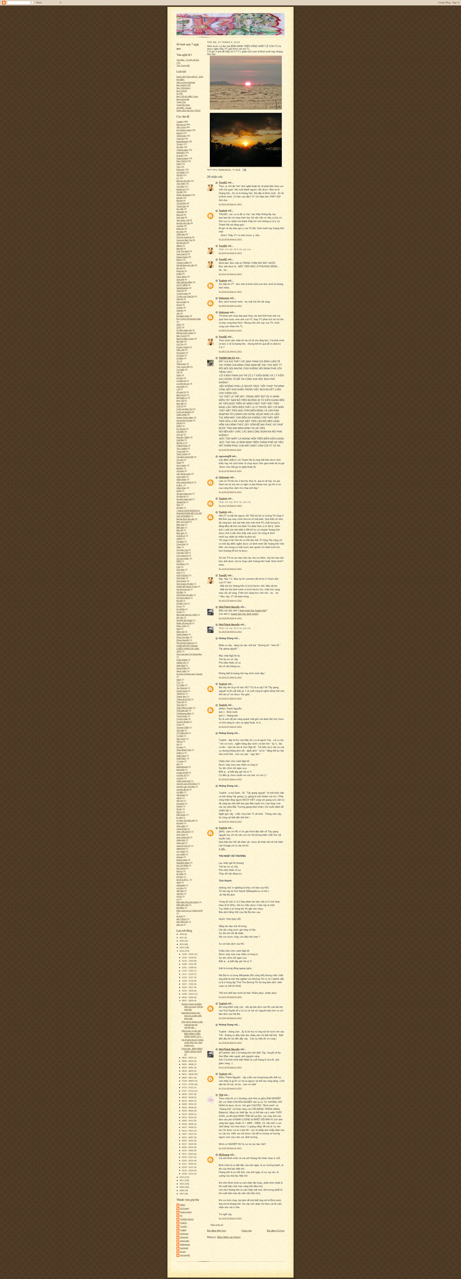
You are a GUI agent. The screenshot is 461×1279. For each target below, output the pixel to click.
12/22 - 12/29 (188, 958)
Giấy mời (180, 350)
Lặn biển (180, 431)
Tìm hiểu (180, 186)
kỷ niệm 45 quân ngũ (185, 820)
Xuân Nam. (181, 758)
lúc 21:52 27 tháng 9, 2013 (230, 698)
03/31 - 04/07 (188, 1137)
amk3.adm (184, 1241)
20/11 (178, 324)
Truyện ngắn (182, 719)
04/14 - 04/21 (188, 1131)
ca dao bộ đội (182, 773)
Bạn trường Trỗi (183, 85)
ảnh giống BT (182, 922)
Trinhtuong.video (183, 713)
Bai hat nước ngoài (184, 333)
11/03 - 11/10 (188, 981)
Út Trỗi (179, 94)
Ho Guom (180, 353)
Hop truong (181, 581)
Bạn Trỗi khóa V (183, 88)
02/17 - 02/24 (188, 1154)
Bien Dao (180, 525)
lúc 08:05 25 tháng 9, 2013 (230, 330)
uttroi (178, 882)
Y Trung (179, 761)
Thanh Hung (181, 691)
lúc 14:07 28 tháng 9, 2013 (230, 997)
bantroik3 (180, 153)
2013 (182, 951)
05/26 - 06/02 (188, 1111)
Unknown (184, 1234)
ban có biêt (181, 302)
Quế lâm (180, 440)
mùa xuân (180, 826)
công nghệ (181, 477)
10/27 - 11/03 (188, 984)
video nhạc (181, 488)
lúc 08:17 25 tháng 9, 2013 (230, 351)
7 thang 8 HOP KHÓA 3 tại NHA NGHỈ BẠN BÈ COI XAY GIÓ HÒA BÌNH (189, 513)
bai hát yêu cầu (183, 223)
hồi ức (179, 812)
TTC (178, 682)
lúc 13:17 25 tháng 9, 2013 (230, 506)
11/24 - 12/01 (188, 971)
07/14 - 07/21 (188, 1087)
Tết (177, 372)
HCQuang (184, 1208)
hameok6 (184, 1248)
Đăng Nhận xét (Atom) (228, 1237)
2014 (182, 947)
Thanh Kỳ (180, 693)
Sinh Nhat (180, 665)
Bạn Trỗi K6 (181, 91)
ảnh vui (179, 925)
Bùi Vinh (179, 341)
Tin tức (179, 144)
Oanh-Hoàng (182, 634)
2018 (182, 934)
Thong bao (181, 206)
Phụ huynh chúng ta (185, 643)
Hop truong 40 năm (184, 584)
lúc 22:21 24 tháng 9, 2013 (230, 274)
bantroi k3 (180, 189)
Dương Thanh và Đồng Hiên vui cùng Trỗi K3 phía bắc (192, 1007)
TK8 (221, 1095)
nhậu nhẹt (180, 840)
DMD (178, 561)
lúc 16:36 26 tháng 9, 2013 (230, 618)
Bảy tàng (180, 533)
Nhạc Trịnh (181, 626)
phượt (179, 305)
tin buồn (179, 155)
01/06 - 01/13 (188, 1174)
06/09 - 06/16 (188, 1104)
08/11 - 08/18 (188, 1074)
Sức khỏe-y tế (182, 220)
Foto (178, 567)
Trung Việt (180, 451)
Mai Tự (179, 260)
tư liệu (179, 274)
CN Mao (180, 541)
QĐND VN (181, 663)
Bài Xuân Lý (181, 398)
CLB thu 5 (180, 536)
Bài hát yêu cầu (183, 181)
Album (179, 246)
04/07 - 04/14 (188, 1134)
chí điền (179, 792)
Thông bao (181, 364)
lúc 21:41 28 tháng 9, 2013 (230, 1088)
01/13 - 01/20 (188, 1170)
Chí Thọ (179, 344)
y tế (178, 389)
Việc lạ (179, 741)
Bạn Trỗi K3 (181, 161)
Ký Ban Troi (181, 603)
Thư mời (180, 705)
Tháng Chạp (181, 446)
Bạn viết (179, 403)
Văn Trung (181, 127)
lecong (183, 1252)
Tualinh (179, 122)
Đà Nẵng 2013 (182, 316)
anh (178, 764)
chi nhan (180, 471)
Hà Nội (179, 192)
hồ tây (179, 809)
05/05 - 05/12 (188, 1121)
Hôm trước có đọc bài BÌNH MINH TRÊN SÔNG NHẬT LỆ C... (192, 1033)
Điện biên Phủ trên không (187, 902)
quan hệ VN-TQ (183, 846)
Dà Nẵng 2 (181, 564)
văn (178, 313)
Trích (178, 724)
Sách (178, 679)
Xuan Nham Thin (183, 750)
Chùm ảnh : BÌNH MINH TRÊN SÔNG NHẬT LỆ (192, 1051)
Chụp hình (180, 544)
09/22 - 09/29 (188, 1001)
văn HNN (180, 386)
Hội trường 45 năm (184, 595)
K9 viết (179, 601)
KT (181, 1216)
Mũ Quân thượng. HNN (186, 615)
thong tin (180, 271)
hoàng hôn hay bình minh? (244, 614)
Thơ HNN (180, 183)
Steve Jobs (181, 671)
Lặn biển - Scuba (183, 108)
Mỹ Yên (179, 618)
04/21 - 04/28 (188, 1127)
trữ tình (179, 877)
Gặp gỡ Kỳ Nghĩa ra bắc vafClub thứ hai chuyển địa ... (192, 1024)
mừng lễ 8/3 (181, 829)
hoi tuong (180, 803)
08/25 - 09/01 (188, 1067)
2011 (182, 1180)
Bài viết (179, 248)
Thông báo (181, 136)
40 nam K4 (181, 392)
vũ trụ (179, 896)
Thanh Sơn (181, 696)
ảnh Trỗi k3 (181, 919)
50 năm (179, 508)
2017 (182, 938)
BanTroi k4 (181, 395)
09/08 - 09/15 (188, 1061)
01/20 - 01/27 (188, 1167)
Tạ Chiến (180, 370)
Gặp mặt (180, 279)
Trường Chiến (182, 262)
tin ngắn (179, 874)
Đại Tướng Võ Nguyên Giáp (188, 319)
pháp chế (180, 843)
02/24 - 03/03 (188, 1150)
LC (177, 178)
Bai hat (179, 200)
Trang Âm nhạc (183, 105)
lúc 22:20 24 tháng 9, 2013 (230, 253)
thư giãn (179, 209)
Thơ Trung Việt (183, 65)
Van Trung (180, 739)
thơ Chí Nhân (182, 865)
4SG (178, 505)
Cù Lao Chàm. (182, 558)
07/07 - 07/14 (188, 1091)
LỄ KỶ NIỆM (181, 285)
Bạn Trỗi (180, 401)
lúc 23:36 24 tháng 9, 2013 (230, 292)
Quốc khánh (181, 660)
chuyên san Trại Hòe (185, 787)
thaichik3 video (182, 863)
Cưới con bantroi (183, 412)
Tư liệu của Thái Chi (185, 296)
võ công (179, 888)
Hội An (179, 423)
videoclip (180, 212)
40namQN (180, 502)
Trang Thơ (181, 102)
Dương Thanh (182, 347)
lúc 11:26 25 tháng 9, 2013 (230, 492)
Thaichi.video (182, 150)
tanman (179, 857)
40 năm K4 (181, 496)
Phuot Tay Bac (182, 637)
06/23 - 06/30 (188, 1097)
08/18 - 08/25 (188, 1071)
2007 (182, 1194)
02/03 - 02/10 (188, 1161)
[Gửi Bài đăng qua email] (244, 170)
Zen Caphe (181, 465)
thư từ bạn (180, 868)
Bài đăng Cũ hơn (276, 1230)
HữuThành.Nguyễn (229, 607)
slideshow (180, 848)
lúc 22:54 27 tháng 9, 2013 (230, 821)
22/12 (178, 491)
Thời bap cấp (182, 710)
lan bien (179, 823)
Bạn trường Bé (182, 99)
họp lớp (179, 378)
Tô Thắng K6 (182, 733)
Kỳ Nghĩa (180, 609)
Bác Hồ (179, 530)
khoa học (180, 169)
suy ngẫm (180, 854)
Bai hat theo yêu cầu (185, 519)
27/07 (178, 327)
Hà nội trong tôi (183, 589)
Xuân (178, 375)
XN (177, 744)
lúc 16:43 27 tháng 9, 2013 (230, 677)
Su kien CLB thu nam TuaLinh (189, 674)
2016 (182, 941)
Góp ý (179, 572)
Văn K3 (179, 299)
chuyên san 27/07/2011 (186, 784)
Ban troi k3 (181, 124)
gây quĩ (179, 801)
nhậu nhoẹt (181, 479)
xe (177, 899)
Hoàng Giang (182, 158)
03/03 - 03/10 (188, 1147)
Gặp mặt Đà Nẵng (184, 282)
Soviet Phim (181, 668)
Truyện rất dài (182, 722)
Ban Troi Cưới (182, 522)
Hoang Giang (182, 257)
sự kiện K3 (181, 381)
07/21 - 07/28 (188, 1084)
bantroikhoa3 (182, 141)
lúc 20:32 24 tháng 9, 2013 (230, 204)
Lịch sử (179, 434)
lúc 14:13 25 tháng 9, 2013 (230, 600)
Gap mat (180, 217)
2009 (182, 1187)
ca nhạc (179, 778)
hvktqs (179, 806)
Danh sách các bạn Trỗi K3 (188, 110)
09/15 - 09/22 (188, 1058)
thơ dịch (179, 232)
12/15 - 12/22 (188, 961)
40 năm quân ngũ (184, 499)
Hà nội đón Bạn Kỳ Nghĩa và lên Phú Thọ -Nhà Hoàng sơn (192, 1042)
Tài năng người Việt (184, 457)
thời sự (179, 871)
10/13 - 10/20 (188, 991)
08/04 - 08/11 (188, 1078)
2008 (182, 1190)
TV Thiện (180, 685)
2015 (182, 944)
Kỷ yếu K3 (180, 429)
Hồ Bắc (179, 592)
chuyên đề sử (182, 789)
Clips (178, 547)
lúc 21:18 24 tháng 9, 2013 (230, 239)
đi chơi (179, 916)
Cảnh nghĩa (181, 415)
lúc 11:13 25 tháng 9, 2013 (230, 471)
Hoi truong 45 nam (184, 420)
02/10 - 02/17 (188, 1157)
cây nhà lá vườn (183, 474)
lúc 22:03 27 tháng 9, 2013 (230, 727)
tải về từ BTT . (182, 880)
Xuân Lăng (181, 756)
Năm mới (180, 632)
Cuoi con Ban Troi (184, 240)
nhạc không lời (182, 837)
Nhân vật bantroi (183, 195)
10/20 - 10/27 (188, 987)
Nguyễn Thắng (182, 437)
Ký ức (179, 606)
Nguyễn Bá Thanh (184, 620)
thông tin (180, 229)
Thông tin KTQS (183, 699)
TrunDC (183, 1226)
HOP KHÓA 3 (182, 575)
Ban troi (179, 215)
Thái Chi (180, 291)
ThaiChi (183, 1223)
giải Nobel (180, 795)
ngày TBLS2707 (183, 832)
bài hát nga (181, 243)
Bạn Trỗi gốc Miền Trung (187, 96)
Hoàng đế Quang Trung (186, 586)
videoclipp (180, 885)
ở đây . (222, 849)
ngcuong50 (185, 1255)
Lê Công (180, 355)
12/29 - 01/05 (188, 954)
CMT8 (179, 539)
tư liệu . (179, 485)
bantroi (179, 133)
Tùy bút (179, 460)
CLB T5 (179, 406)
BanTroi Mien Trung (185, 339)
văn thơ (179, 894)
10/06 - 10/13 (188, 994)
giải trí (179, 798)
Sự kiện (179, 147)
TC (177, 361)
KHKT (179, 426)
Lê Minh (179, 358)
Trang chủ (246, 1230)
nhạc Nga (180, 834)
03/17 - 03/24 (188, 1144)
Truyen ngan (182, 293)
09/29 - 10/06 (188, 997)
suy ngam (180, 851)
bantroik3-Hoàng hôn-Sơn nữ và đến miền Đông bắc (192, 1015)
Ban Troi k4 (181, 336)
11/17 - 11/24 (188, 974)
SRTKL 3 (180, 443)
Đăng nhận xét (217, 1225)
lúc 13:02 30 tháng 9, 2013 (230, 1218)
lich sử (179, 268)
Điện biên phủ (182, 905)
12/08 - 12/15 (188, 964)
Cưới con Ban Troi (184, 409)
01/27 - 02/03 (188, 1164)
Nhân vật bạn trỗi (183, 623)
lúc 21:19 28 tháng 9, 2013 (230, 1067)
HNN (178, 164)
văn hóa (179, 891)
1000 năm (180, 234)
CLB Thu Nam (182, 251)
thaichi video (181, 860)
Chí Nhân (180, 172)
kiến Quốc (180, 815)
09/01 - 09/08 (188, 1064)
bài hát (179, 198)
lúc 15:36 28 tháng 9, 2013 (230, 1043)
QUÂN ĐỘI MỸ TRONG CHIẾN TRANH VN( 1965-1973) (188, 648)
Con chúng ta (182, 555)
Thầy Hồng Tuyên (184, 708)
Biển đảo (180, 527)
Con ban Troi (182, 550)
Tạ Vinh (179, 736)
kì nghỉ (179, 817)
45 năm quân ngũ (184, 330)
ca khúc (179, 226)
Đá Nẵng (180, 908)
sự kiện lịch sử (182, 384)
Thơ (178, 167)
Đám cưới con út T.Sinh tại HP (189, 911)
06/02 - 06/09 (188, 1107)
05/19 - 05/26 (188, 1114)
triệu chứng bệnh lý (184, 482)
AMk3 (182, 1205)
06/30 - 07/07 (188, 1094)
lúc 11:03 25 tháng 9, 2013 (230, 450)
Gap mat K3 (181, 254)
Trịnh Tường (181, 454)
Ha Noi (179, 175)
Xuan (178, 462)
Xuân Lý (180, 753)
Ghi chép (180, 570)
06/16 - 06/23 (188, 1101)
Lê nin (179, 612)
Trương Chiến (182, 727)
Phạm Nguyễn (182, 640)
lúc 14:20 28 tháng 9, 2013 (230, 1018)
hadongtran (185, 1244)
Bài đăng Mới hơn (216, 1230)
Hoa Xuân (180, 578)
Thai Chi (180, 138)
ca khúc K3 (181, 775)
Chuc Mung (181, 277)
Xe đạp (179, 747)
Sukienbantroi (182, 288)
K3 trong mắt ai (183, 598)
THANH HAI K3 (187, 1219)
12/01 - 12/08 (188, 967)
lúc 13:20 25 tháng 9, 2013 (230, 569)
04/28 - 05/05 (188, 1124)
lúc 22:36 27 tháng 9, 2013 (230, 779)
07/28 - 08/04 (188, 1081)
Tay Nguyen (181, 688)
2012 (182, 1177)
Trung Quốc (181, 716)
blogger (179, 468)
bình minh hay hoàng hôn (253, 610)
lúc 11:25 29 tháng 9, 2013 (230, 1148)
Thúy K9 (180, 702)
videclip (179, 310)
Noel (178, 629)
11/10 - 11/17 (188, 977)
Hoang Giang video (184, 417)
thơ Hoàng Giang (183, 130)
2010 (182, 1184)
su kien (179, 307)
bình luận (180, 770)
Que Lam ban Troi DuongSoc (189, 654)
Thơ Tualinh (181, 448)
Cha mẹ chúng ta (183, 237)
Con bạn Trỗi (182, 553)
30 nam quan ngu (184, 494)
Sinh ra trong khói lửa (185, 82)
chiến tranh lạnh (183, 781)
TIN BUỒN (181, 203)
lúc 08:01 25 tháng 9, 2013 (230, 306)
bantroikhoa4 (182, 767)
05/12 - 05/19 (188, 1117)
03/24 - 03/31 (188, 1141)
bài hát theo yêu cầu (185, 265)
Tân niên (180, 730)
